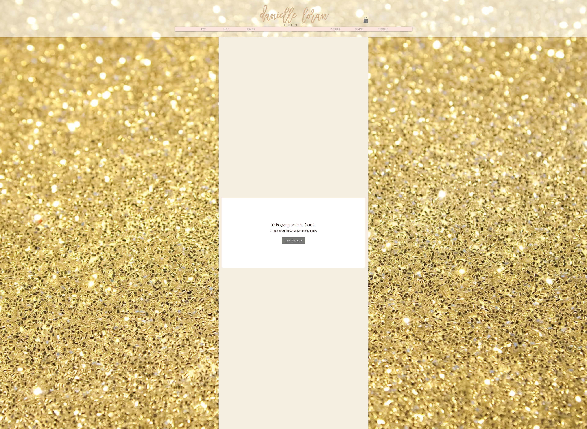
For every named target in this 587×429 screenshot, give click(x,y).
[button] (365, 20)
